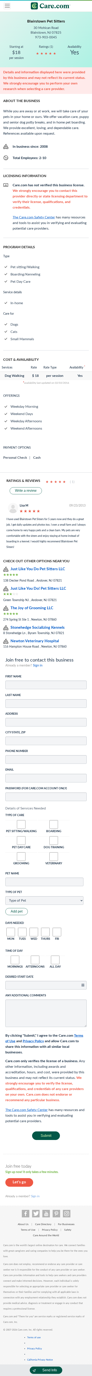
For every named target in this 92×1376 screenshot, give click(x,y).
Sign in (37, 665)
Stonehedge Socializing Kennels (37, 628)
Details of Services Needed (25, 808)
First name (13, 676)
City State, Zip (15, 732)
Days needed (14, 923)
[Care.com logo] (49, 6)
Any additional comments (25, 995)
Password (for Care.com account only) (36, 788)
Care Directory (43, 1224)
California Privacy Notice (40, 1360)
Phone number (16, 751)
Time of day (14, 951)
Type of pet (13, 892)
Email (9, 769)
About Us (23, 1224)
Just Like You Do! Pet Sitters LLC (38, 589)
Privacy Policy (33, 1041)
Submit (46, 1135)
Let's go (19, 1182)
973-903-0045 (46, 37)
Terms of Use (28, 1230)
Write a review (26, 490)
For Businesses (66, 1224)
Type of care (14, 815)
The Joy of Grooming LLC (31, 608)
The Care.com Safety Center (26, 1110)
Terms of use (34, 1337)
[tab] (46, 808)
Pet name (12, 873)
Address (11, 714)
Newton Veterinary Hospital (34, 641)
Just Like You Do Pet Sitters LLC (37, 569)
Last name (13, 695)
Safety (67, 1230)
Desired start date (19, 977)
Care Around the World (46, 1235)
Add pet (16, 911)
